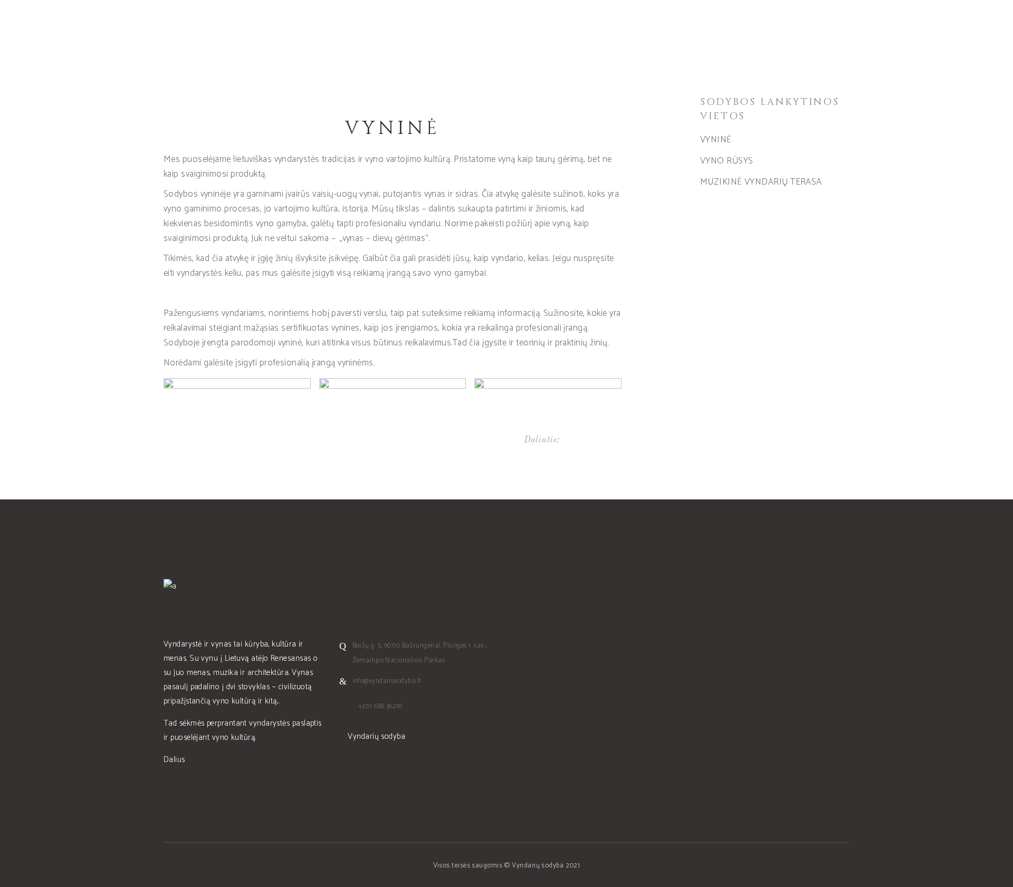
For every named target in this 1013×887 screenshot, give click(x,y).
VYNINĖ (716, 139)
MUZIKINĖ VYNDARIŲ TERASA (761, 182)
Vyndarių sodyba (375, 736)
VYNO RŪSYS (726, 160)
